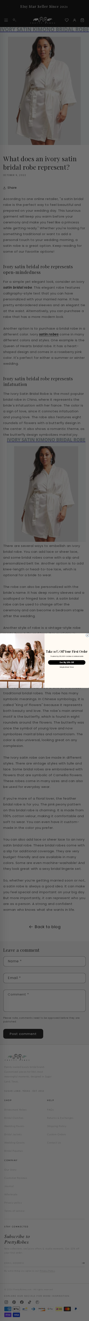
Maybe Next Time (66, 667)
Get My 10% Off (67, 662)
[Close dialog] (87, 635)
